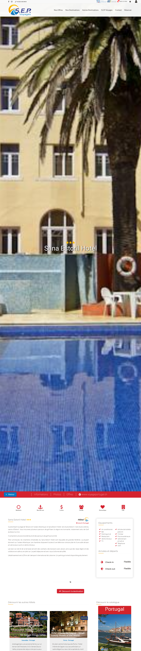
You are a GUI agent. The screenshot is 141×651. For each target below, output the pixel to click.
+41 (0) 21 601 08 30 (21, 1)
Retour (11, 494)
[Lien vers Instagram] (11, 1)
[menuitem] (58, 10)
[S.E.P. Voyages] (20, 10)
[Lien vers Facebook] (8, 1)
